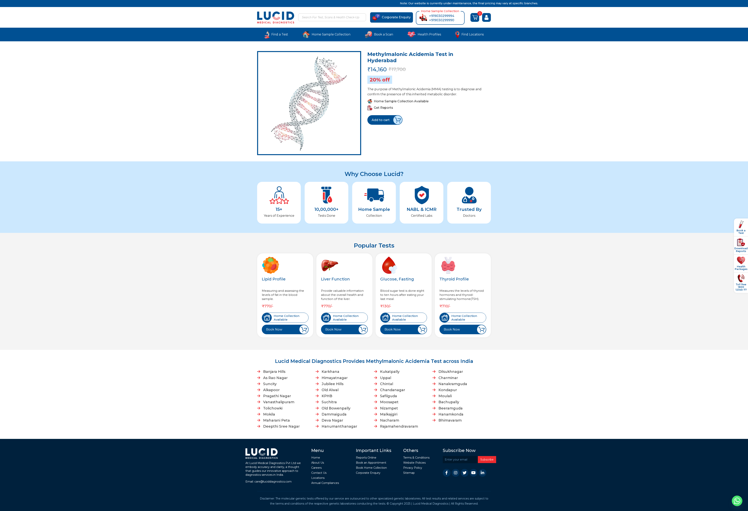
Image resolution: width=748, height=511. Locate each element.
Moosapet (389, 402)
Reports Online (366, 457)
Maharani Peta (276, 420)
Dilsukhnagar (450, 372)
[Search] (362, 17)
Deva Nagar (332, 420)
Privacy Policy (412, 467)
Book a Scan (383, 34)
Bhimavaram (450, 420)
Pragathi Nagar (277, 396)
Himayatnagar (335, 378)
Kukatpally (390, 372)
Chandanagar (392, 390)
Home (315, 457)
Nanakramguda (452, 384)
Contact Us (318, 473)
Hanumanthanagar (339, 426)
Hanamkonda (450, 414)
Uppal (385, 378)
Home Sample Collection (331, 34)
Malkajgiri (388, 414)
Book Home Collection (371, 467)
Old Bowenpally (336, 408)
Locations (318, 478)
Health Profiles (429, 34)
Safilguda (388, 396)
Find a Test (279, 34)
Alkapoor (271, 390)
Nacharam (389, 420)
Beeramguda (450, 408)
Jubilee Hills (332, 384)
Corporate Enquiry (396, 17)
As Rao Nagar (275, 378)
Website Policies (414, 462)
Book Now (274, 329)
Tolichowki (272, 408)
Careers (316, 467)
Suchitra (329, 402)
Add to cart (381, 120)
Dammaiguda (334, 414)
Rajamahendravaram (399, 426)
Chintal (386, 384)
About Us (317, 462)
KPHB (327, 396)
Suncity (270, 384)
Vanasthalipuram (278, 402)
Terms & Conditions (416, 457)
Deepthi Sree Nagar (281, 426)
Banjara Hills (274, 372)
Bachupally (448, 402)
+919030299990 (441, 20)
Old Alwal (330, 390)
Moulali (445, 396)
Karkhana (330, 372)
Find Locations (472, 34)
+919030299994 (441, 16)
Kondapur (447, 390)
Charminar (448, 378)
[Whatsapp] (737, 501)
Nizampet (389, 408)
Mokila (269, 414)
